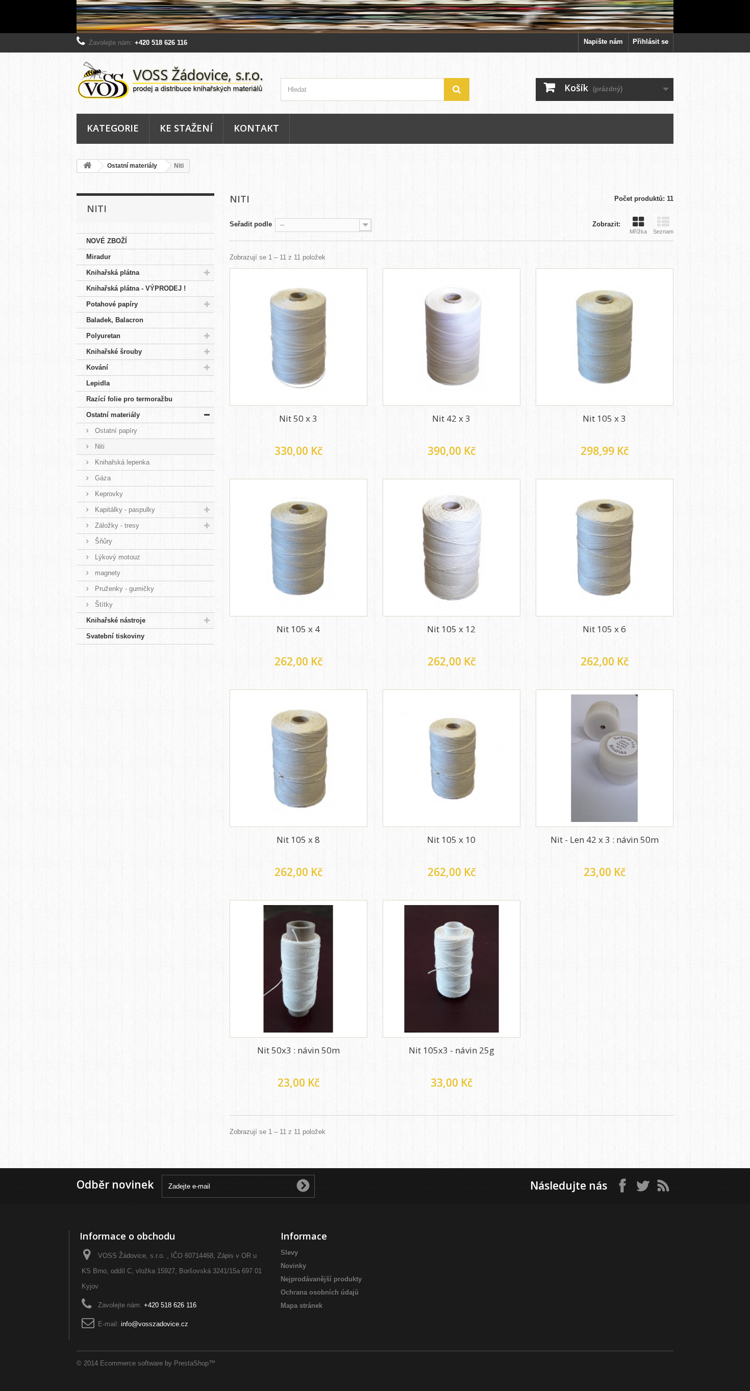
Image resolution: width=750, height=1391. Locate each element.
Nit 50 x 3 (298, 418)
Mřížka (638, 231)
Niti (99, 446)
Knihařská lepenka (121, 462)
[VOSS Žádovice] (171, 80)
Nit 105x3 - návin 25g (451, 1050)
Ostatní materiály (132, 165)
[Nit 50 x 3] (298, 337)
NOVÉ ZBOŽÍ (106, 241)
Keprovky (108, 494)
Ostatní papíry (115, 430)
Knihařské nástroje (115, 620)
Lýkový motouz (116, 557)
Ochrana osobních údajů (320, 1292)
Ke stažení (186, 128)
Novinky (293, 1266)
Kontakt (256, 128)
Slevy (289, 1252)
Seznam (663, 231)
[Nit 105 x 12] (451, 547)
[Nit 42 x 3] (451, 337)
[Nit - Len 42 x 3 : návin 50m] (604, 758)
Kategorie (113, 128)
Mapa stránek (301, 1305)
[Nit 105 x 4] (298, 547)
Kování (97, 367)
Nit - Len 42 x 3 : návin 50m (605, 839)
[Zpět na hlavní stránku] (87, 166)
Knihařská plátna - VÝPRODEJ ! (136, 288)
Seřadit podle (251, 224)
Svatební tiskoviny (115, 636)
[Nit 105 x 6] (604, 547)
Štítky (103, 604)
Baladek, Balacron (114, 320)
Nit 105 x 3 (604, 418)
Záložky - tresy (116, 525)
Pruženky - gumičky (123, 589)
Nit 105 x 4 (298, 629)
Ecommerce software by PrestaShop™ (157, 1363)
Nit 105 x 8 (298, 839)
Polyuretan (103, 336)
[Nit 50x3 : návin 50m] (298, 969)
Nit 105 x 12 (451, 629)
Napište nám (603, 41)
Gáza (102, 478)
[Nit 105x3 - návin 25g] (451, 969)
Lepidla (98, 383)
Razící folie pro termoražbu (129, 399)
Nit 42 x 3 (451, 418)
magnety (106, 573)
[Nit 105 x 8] (298, 758)
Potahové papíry (112, 304)
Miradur (98, 257)
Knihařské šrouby (114, 351)
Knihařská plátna (112, 272)
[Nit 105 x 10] (451, 758)
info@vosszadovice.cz (154, 1324)
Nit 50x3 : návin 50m (298, 1050)
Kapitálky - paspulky (124, 509)
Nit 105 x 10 (451, 839)
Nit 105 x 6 (604, 629)
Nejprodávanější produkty (321, 1279)
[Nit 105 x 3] (604, 337)
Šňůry (102, 541)
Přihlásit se (650, 41)
